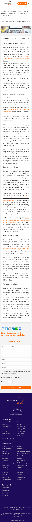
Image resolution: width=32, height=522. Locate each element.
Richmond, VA (21, 431)
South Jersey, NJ (21, 433)
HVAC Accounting (22, 463)
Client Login (5, 487)
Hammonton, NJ (6, 433)
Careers (11, 507)
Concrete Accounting (8, 463)
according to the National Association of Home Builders (16, 58)
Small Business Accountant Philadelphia (15, 513)
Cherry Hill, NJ (6, 426)
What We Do (5, 490)
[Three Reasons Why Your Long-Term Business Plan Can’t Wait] (16, 29)
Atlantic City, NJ (6, 422)
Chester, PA (5, 429)
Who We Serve (6, 493)
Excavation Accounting (23, 451)
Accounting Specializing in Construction (6, 453)
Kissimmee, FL (6, 436)
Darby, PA (4, 431)
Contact (5, 507)
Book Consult (22, 3)
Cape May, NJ (5, 424)
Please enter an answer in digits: (11, 377)
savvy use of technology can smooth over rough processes (16, 220)
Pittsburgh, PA (21, 429)
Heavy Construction (22, 453)
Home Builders (21, 460)
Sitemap (20, 509)
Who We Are (5, 495)
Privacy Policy (22, 507)
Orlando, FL (20, 424)
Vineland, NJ (20, 436)
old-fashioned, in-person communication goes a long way (16, 198)
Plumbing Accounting (23, 470)
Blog (15, 507)
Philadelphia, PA (21, 426)
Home (3, 21)
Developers (20, 448)
